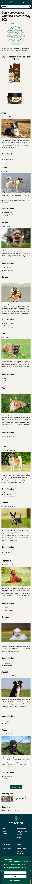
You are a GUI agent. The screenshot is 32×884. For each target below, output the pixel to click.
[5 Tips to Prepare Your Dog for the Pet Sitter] (7, 799)
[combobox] (16, 6)
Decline (15, 876)
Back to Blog (17, 787)
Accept (15, 873)
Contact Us (19, 847)
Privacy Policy (12, 869)
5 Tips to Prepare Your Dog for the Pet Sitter (21, 798)
